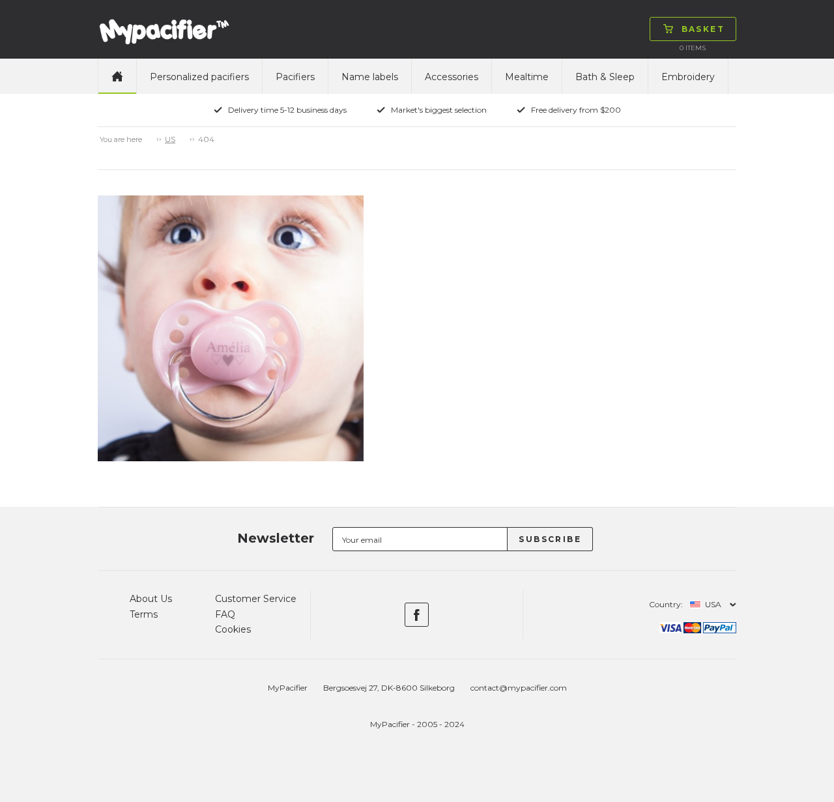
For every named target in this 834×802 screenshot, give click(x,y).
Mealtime (527, 77)
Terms (144, 614)
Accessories (451, 77)
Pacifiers (295, 77)
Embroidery (688, 77)
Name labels (369, 77)
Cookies (233, 629)
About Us (151, 599)
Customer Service (255, 599)
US (170, 139)
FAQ (225, 614)
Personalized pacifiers (199, 77)
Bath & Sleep (605, 77)
